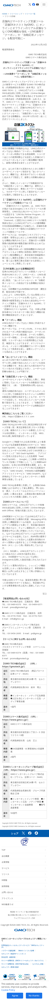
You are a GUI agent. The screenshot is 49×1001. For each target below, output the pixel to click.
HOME (4, 14)
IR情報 (4, 880)
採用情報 (5, 886)
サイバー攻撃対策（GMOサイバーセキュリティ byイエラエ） (23, 961)
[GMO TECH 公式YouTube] (37, 4)
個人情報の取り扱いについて (18, 915)
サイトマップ (20, 912)
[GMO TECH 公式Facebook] (33, 4)
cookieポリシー (35, 915)
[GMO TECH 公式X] (29, 4)
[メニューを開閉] (44, 4)
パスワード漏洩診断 (8, 951)
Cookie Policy (8, 989)
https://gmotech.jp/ (13, 666)
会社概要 (5, 856)
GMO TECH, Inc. (23, 925)
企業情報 (5, 862)
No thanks (34, 995)
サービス (5, 868)
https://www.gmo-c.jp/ (14, 719)
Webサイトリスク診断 (26, 951)
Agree (15, 995)
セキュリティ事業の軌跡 (10, 967)
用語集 (12, 912)
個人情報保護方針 (32, 912)
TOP (3, 850)
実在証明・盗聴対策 (8, 957)
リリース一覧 (30, 14)
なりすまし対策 (37, 964)
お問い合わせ (7, 892)
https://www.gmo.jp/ (22, 769)
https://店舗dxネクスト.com (21, 416)
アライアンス (7, 898)
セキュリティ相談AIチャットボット (13, 954)
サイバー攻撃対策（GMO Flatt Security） (15, 964)
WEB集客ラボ (7, 904)
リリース (5, 874)
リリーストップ (16, 14)
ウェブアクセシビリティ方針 (24, 918)
